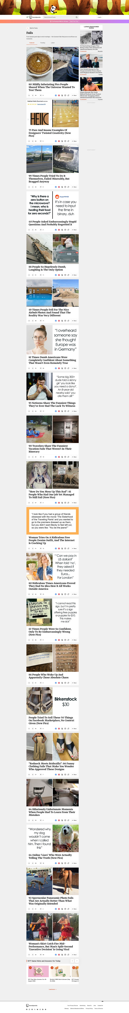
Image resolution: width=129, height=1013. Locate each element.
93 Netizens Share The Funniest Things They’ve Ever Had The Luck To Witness (52, 404)
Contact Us (100, 1005)
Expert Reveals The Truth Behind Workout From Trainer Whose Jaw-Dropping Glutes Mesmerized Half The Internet (90, 95)
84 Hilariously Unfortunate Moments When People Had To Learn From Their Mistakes (52, 812)
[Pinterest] (32, 1009)
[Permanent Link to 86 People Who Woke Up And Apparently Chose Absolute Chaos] (52, 658)
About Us (89, 1005)
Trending (42, 43)
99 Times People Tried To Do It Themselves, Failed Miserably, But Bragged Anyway (49, 178)
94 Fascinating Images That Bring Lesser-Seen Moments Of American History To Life (91, 47)
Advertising (82, 1005)
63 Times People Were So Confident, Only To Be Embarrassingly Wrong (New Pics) (50, 631)
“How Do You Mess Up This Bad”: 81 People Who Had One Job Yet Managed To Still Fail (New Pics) (51, 494)
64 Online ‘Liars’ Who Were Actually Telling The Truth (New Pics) (50, 856)
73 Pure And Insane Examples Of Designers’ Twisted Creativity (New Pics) (50, 133)
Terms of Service (99, 1008)
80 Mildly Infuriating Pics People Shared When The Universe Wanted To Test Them (52, 87)
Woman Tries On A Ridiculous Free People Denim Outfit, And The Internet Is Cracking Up (52, 540)
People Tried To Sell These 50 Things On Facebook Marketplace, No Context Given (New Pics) (51, 720)
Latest (52, 43)
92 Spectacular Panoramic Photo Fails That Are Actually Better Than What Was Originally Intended (51, 900)
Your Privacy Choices (72, 1005)
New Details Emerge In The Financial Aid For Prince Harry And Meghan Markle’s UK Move (91, 70)
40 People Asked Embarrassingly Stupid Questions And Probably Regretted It (52, 223)
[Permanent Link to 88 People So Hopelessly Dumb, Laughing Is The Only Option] (52, 249)
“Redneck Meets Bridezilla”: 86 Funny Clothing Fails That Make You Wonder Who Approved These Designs (51, 766)
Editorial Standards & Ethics (77, 1008)
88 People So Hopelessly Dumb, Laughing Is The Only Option (47, 268)
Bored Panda (31, 1005)
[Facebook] (26, 1009)
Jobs (94, 1005)
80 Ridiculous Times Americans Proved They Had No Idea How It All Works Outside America (52, 586)
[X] (34, 1009)
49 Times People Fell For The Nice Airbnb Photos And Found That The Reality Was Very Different (50, 312)
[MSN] (42, 1009)
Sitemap (66, 1008)
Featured (31, 43)
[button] (72, 961)
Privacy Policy (89, 1008)
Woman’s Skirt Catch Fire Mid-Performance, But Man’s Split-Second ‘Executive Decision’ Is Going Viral (51, 946)
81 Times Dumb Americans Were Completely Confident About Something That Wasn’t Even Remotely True (52, 360)
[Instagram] (29, 1009)
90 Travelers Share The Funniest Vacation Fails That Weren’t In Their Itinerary (50, 448)
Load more (52, 989)
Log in (99, 17)
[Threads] (40, 1009)
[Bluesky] (37, 1009)
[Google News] (45, 1009)
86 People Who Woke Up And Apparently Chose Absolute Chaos (49, 676)
